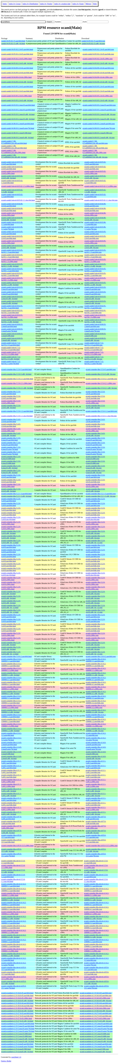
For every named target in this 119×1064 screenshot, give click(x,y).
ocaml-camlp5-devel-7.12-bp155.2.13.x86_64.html (11, 358)
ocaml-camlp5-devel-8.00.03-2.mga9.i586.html (12, 335)
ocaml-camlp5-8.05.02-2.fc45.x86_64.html (17, 63)
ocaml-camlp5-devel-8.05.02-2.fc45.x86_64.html (12, 177)
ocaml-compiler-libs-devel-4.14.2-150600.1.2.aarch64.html (13, 941)
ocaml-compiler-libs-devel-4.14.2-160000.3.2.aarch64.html (13, 922)
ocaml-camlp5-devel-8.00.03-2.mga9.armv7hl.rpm (95, 330)
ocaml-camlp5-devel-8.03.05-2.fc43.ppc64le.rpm (95, 237)
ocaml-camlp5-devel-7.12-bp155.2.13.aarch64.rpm (94, 344)
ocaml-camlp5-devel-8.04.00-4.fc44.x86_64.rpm (95, 219)
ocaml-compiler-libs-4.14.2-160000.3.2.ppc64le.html (11, 702)
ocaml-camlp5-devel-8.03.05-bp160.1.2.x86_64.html (12, 284)
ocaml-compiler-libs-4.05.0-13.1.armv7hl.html (11, 855)
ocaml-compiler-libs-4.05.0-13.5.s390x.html (17, 846)
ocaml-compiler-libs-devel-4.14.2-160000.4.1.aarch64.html (13, 904)
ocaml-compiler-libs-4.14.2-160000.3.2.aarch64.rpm (96, 697)
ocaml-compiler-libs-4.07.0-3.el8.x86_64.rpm (96, 832)
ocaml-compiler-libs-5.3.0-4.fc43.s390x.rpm (95, 485)
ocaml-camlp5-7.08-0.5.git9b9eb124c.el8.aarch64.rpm (95, 142)
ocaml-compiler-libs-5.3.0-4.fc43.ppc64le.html (11, 481)
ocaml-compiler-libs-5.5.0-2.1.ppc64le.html (17, 379)
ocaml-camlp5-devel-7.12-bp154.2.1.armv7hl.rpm (94, 363)
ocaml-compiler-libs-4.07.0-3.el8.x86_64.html (11, 832)
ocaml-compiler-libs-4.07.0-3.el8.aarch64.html (11, 818)
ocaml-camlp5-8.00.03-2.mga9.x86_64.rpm (98, 138)
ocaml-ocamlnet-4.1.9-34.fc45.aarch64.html (17, 993)
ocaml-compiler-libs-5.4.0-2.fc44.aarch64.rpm (95, 420)
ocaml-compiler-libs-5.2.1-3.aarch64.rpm (101, 494)
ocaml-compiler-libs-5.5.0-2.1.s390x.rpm (101, 383)
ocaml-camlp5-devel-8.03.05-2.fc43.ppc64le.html (12, 237)
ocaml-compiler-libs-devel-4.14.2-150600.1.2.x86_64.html (13, 955)
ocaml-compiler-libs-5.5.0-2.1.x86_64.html (17, 388)
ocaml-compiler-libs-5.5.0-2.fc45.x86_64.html (11, 407)
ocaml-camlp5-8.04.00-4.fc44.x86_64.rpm (98, 82)
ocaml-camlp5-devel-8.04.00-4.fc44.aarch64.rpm (95, 205)
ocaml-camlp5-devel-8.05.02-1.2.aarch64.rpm (95, 196)
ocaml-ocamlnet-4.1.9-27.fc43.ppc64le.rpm (95, 1016)
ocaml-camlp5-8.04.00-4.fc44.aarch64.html (17, 68)
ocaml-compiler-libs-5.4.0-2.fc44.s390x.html (11, 430)
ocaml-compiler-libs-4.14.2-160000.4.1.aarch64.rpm (96, 679)
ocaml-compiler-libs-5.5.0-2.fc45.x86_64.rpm (95, 407)
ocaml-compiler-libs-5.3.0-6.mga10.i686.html (11, 458)
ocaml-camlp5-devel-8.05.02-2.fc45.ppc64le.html (12, 168)
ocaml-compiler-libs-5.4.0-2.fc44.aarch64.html (11, 420)
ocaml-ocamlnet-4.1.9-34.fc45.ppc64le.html (17, 996)
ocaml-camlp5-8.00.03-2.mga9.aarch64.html (17, 124)
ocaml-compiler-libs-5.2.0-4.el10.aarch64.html (11, 546)
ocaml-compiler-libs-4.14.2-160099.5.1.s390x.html (11, 669)
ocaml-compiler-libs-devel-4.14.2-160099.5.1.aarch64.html (13, 885)
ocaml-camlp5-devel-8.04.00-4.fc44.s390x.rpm (95, 214)
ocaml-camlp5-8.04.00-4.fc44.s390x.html (16, 77)
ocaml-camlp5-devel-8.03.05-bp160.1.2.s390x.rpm (95, 279)
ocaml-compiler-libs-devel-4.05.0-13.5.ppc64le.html (13, 973)
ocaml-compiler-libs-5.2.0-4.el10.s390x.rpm (95, 579)
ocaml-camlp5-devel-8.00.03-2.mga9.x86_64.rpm (95, 339)
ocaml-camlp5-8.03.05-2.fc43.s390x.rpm (97, 96)
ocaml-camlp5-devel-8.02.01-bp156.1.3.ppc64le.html (12, 311)
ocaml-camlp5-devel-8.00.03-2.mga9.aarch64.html (12, 325)
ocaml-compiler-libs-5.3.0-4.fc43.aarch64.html (11, 476)
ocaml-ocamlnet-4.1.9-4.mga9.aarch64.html (17, 1044)
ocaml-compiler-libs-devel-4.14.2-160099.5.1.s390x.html (13, 894)
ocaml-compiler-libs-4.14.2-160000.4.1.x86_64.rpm (96, 693)
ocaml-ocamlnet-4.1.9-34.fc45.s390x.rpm (95, 998)
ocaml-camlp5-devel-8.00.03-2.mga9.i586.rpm (95, 335)
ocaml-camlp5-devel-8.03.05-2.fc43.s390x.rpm (95, 242)
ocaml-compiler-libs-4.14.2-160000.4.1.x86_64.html (11, 693)
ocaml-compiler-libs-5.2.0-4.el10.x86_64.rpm (95, 593)
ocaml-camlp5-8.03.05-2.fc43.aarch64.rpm (98, 87)
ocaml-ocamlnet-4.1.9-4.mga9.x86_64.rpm (95, 1052)
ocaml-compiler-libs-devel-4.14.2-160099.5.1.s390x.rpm (96, 894)
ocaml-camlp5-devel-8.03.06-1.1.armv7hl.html (12, 228)
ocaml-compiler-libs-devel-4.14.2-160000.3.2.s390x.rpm (96, 931)
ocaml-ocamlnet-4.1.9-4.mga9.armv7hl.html (17, 1047)
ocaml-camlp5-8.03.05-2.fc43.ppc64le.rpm (98, 91)
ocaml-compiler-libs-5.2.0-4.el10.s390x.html (11, 579)
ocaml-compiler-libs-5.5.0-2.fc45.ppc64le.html (11, 397)
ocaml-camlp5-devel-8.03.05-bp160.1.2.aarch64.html (12, 270)
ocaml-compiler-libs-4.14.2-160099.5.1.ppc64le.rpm (96, 665)
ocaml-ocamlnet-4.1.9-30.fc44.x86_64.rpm (95, 1011)
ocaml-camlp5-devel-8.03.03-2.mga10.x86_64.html (12, 298)
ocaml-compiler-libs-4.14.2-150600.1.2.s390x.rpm (96, 725)
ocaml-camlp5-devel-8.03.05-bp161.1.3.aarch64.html (12, 251)
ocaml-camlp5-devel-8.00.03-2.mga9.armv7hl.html (12, 330)
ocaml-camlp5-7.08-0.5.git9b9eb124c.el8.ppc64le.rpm (95, 147)
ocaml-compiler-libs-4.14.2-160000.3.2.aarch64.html (11, 697)
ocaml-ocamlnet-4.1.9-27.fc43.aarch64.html (17, 1013)
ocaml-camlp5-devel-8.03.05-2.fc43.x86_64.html (12, 247)
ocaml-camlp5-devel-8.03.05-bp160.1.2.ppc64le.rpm (95, 274)
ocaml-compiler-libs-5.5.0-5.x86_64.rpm (100, 374)
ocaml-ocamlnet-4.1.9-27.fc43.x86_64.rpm (95, 1021)
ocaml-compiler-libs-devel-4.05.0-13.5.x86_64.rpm (96, 982)
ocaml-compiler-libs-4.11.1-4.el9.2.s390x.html (11, 808)
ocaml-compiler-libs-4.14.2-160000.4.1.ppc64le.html (11, 683)
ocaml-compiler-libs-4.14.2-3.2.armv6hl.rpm (96, 734)
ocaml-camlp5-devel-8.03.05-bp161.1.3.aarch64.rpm (95, 251)
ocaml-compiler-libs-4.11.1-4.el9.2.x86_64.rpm (96, 813)
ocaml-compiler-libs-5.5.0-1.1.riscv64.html (17, 416)
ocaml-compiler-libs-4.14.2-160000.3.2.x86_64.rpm (96, 711)
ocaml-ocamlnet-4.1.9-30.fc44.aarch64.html (17, 1003)
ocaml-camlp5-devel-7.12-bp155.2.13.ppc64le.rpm (94, 349)
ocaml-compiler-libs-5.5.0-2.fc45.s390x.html (11, 402)
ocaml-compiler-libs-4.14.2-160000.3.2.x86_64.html (11, 711)
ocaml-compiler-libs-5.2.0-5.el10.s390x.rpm (95, 523)
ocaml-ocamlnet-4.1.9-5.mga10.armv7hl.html (17, 1029)
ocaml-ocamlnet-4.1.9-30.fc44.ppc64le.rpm (95, 1006)
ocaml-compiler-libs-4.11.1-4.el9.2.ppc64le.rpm (96, 804)
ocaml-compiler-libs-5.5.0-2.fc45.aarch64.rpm (95, 393)
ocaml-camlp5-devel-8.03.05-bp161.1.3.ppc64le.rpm (95, 256)
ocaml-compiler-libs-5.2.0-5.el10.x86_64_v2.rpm (95, 542)
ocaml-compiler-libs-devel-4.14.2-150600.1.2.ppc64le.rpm (96, 945)
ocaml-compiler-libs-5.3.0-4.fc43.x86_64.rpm (95, 490)
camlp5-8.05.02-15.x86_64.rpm (93, 44)
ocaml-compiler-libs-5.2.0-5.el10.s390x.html (11, 523)
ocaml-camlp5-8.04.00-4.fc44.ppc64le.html (17, 73)
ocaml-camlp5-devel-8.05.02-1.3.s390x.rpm (100, 186)
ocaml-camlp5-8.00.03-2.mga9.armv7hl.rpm (99, 128)
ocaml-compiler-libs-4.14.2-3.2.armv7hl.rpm (96, 739)
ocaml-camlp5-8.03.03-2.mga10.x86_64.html (18, 114)
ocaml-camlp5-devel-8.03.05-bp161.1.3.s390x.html (12, 260)
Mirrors (88, 4)
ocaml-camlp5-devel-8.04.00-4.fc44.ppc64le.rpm (95, 209)
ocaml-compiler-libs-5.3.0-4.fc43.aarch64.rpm (95, 476)
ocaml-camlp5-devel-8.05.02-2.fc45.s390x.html (12, 172)
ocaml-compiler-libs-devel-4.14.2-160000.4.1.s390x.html (13, 913)
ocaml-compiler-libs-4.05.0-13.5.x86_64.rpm (96, 850)
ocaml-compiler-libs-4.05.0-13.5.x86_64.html (11, 850)
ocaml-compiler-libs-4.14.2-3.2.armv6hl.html (11, 734)
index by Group (15, 4)
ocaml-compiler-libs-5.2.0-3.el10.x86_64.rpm (95, 644)
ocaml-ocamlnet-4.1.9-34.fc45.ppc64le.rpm (95, 996)
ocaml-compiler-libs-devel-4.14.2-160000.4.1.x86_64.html (13, 917)
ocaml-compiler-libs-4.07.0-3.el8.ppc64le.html (11, 822)
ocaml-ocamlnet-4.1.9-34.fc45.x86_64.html (17, 1001)
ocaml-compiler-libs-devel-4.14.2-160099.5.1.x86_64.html (13, 899)
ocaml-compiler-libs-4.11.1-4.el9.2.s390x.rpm (96, 808)
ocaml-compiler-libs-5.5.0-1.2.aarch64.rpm (101, 411)
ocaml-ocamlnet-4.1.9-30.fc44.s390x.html (16, 1008)
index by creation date (62, 4)
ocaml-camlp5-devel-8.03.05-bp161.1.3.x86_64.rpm (95, 265)
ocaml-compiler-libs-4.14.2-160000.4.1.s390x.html (11, 688)
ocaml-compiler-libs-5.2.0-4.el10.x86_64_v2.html (11, 606)
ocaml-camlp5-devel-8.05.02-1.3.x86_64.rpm (95, 191)
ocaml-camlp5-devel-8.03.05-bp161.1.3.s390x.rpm (95, 260)
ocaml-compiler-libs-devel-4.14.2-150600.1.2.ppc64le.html (13, 945)
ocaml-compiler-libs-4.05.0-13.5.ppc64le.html (11, 841)
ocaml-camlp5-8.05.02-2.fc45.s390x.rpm (97, 59)
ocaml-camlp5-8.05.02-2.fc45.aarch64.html (17, 49)
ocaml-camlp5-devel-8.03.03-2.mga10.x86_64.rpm (95, 298)
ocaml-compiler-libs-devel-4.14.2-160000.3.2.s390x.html (13, 931)
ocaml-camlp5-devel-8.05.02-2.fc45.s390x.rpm (95, 172)
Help (95, 4)
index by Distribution (30, 4)
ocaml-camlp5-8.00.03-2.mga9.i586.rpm (97, 133)
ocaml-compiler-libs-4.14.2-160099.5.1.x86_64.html (11, 674)
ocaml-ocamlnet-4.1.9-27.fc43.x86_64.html (17, 1021)
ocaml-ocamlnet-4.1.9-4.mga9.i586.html (16, 1049)
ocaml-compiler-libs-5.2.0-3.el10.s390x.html (11, 634)
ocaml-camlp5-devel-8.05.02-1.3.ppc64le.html (12, 182)
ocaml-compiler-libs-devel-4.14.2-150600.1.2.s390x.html (13, 950)
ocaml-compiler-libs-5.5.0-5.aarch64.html (16, 369)
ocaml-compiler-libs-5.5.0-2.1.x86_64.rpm (101, 388)
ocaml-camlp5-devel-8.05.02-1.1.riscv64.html (18, 200)
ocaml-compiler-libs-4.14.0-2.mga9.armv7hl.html (11, 748)
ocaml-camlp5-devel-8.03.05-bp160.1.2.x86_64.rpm (95, 284)
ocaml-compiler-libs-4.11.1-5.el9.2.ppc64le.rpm (96, 771)
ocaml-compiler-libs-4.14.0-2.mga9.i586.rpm (96, 753)
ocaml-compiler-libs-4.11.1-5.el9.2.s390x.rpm (96, 781)
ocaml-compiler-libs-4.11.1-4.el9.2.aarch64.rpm (96, 799)
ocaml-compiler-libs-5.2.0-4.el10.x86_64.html (11, 593)
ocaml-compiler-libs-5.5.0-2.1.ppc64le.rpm (101, 379)
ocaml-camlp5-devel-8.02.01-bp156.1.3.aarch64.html (12, 307)
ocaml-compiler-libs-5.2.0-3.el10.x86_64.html (11, 644)
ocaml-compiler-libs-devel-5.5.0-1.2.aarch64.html (13, 876)
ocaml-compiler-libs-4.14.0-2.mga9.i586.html (11, 753)
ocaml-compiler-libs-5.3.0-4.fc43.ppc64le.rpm (95, 481)
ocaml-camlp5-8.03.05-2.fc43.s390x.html (16, 96)
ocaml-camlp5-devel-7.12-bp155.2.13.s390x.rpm (94, 353)
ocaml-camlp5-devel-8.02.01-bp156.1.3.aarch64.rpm (95, 307)
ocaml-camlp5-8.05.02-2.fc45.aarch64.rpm (98, 49)
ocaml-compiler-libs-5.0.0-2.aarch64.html (16, 656)
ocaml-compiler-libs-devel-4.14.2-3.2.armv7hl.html (13, 964)
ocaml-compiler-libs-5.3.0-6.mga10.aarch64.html (11, 439)
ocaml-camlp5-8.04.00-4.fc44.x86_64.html (17, 82)
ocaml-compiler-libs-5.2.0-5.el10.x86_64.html (11, 532)
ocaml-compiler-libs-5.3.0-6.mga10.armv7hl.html (11, 448)
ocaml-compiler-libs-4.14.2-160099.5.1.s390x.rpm (96, 669)
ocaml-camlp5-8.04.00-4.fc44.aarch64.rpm (98, 68)
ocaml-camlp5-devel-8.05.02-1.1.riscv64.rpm (100, 200)
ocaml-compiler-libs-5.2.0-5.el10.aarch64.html (11, 500)
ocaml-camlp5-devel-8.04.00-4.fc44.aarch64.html (12, 205)
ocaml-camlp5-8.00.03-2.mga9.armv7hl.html (17, 128)
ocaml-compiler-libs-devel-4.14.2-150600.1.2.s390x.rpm (96, 950)
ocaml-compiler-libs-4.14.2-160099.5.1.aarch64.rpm (96, 660)
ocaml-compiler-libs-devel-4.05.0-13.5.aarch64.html (13, 968)
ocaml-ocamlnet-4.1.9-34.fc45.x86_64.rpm (95, 1001)
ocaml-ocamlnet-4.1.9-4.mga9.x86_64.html (17, 1052)
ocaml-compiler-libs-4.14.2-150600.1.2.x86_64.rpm (96, 730)
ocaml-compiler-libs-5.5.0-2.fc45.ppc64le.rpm (95, 397)
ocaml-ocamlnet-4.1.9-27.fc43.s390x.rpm (95, 1018)
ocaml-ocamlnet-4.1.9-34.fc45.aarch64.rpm (95, 993)
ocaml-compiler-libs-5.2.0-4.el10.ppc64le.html (11, 560)
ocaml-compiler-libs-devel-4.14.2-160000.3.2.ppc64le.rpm (96, 927)
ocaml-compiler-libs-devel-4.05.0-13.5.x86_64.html (13, 982)
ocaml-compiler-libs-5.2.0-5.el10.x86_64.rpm (95, 532)
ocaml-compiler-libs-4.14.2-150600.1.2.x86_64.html (11, 730)
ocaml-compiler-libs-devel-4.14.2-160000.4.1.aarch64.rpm (96, 904)
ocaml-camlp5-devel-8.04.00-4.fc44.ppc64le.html (12, 209)
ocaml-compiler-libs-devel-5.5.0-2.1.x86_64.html (13, 871)
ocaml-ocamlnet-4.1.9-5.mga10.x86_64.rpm (96, 1039)
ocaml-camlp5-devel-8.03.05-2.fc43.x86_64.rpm (95, 247)
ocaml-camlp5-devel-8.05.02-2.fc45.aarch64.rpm (95, 163)
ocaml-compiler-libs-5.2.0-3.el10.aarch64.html (11, 616)
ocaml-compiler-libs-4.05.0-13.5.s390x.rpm (101, 846)
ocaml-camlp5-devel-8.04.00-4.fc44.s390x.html (12, 214)
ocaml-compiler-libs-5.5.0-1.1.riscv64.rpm (101, 416)
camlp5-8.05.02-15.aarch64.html (13, 41)
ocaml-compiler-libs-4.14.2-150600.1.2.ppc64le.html (11, 720)
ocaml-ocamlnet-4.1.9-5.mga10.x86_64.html (17, 1039)
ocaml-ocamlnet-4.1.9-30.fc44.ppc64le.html (17, 1006)
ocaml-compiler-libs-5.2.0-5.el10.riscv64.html (11, 518)
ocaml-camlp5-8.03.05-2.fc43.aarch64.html (17, 87)
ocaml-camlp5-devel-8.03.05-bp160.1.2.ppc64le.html (12, 274)
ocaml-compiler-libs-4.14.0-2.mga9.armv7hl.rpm (96, 748)
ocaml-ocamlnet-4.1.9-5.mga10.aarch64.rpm (96, 1024)
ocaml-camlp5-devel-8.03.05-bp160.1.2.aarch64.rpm (95, 270)
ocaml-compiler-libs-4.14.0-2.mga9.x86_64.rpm (96, 757)
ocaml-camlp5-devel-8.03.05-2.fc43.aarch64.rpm (95, 233)
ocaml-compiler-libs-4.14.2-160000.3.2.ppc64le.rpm (96, 702)
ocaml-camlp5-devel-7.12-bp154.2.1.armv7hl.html (11, 363)
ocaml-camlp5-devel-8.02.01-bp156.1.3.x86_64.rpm (95, 321)
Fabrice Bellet (6, 1061)
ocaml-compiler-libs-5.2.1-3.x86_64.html (16, 496)
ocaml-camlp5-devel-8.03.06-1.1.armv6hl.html (12, 223)
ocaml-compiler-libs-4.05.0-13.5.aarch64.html (11, 836)
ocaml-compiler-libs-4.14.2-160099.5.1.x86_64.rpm (96, 674)
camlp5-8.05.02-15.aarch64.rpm (93, 41)
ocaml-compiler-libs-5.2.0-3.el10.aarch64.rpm (95, 616)
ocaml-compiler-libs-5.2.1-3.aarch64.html (16, 494)
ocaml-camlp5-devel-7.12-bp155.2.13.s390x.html (11, 353)
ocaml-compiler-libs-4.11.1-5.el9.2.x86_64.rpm (96, 790)
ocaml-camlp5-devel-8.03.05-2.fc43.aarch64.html (12, 233)
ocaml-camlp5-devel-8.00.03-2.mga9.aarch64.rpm (95, 325)
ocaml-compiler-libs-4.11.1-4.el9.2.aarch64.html (11, 799)
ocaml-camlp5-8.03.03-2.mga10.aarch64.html (18, 105)
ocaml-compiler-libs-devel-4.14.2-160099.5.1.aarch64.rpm (96, 885)
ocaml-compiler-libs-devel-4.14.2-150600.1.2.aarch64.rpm (96, 941)
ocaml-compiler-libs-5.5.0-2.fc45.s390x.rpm (95, 402)
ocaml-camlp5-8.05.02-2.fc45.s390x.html (16, 59)
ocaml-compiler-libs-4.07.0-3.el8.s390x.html (11, 827)
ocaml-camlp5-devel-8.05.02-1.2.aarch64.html (12, 196)
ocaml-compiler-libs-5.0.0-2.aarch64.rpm (101, 656)
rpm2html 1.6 (16, 1057)
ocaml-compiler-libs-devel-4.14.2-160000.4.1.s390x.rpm (96, 913)
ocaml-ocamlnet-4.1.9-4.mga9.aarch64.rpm (95, 1044)
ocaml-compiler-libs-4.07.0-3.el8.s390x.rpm (96, 827)
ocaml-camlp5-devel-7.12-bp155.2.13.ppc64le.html (11, 349)
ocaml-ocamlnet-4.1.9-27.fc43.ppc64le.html (17, 1016)
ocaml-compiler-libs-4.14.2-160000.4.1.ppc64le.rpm (96, 683)
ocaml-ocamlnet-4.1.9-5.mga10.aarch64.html (17, 1024)
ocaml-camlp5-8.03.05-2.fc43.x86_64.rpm (98, 100)
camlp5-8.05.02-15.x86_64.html (13, 44)
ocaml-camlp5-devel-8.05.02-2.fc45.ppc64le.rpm (95, 168)
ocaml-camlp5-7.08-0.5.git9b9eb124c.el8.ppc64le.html (14, 147)
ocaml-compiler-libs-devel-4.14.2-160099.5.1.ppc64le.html (13, 890)
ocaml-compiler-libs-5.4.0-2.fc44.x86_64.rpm (95, 434)
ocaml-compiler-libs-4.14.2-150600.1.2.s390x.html (11, 725)
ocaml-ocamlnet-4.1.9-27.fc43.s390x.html (16, 1018)
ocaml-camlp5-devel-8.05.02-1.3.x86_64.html (12, 191)
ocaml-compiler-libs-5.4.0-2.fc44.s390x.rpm (95, 430)
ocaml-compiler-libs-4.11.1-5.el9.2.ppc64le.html (11, 771)
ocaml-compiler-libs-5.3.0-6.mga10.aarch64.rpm (95, 439)
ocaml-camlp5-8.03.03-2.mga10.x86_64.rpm (99, 114)
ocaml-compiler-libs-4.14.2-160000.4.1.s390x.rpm (96, 688)
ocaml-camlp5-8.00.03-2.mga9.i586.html (16, 133)
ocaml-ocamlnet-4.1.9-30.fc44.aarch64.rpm (95, 1003)
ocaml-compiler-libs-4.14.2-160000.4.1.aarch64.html (11, 679)
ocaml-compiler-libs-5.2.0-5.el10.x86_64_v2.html (11, 542)
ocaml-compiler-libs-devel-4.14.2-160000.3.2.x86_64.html (13, 936)
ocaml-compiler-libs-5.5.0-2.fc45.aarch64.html (11, 393)
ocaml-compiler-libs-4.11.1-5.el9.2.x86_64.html (11, 790)
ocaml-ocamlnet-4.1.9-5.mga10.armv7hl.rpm (96, 1029)
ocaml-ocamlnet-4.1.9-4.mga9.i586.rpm (94, 1049)
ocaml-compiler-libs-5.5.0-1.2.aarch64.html (17, 411)
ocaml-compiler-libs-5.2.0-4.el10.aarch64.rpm (95, 546)
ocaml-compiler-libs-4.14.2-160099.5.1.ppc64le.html (11, 665)
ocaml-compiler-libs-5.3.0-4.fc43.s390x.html (11, 485)
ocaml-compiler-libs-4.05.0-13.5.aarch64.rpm (96, 836)
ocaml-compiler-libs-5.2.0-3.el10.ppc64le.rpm (95, 625)
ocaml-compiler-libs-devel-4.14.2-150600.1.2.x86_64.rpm (96, 955)
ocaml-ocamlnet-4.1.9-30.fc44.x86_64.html (17, 1011)
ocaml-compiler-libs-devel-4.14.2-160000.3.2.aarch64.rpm (96, 922)
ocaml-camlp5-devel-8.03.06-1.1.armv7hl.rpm (95, 228)
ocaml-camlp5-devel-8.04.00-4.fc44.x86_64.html (12, 219)
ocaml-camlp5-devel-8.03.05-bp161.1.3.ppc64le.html (12, 256)
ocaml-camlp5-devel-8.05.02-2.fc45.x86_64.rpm (95, 177)
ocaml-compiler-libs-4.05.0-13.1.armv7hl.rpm (96, 855)
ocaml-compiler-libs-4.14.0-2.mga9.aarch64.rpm (96, 744)
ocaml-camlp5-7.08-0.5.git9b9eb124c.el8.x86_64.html (13, 156)
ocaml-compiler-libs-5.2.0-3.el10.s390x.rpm (95, 634)
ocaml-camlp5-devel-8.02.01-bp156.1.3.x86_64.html (12, 321)
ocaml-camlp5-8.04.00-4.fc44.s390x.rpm (97, 77)
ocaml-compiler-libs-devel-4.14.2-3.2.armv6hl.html (13, 959)
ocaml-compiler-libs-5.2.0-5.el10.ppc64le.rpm (95, 509)
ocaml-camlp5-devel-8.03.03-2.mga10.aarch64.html (12, 288)
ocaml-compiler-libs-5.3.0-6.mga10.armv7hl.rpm (95, 448)
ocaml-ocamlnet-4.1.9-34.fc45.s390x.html (16, 998)
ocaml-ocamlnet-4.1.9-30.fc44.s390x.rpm (95, 1008)
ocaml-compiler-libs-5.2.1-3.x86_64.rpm (100, 496)
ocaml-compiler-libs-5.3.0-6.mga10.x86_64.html (11, 467)
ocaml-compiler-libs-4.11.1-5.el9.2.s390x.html (11, 781)
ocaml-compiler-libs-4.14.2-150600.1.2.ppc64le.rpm (96, 720)
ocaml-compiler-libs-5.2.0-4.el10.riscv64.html (11, 574)
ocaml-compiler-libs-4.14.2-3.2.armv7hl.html (11, 739)
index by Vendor (46, 4)
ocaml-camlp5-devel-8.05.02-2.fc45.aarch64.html (12, 163)
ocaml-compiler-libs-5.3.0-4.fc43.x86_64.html (11, 490)
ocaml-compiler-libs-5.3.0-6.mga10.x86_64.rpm (95, 467)
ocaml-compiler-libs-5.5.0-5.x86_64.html (16, 374)
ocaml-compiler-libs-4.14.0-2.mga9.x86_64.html (11, 757)
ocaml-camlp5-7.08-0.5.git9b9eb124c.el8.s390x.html (13, 151)
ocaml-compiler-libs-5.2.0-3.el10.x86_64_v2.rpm (95, 653)
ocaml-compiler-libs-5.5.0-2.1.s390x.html (16, 383)
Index (5, 4)
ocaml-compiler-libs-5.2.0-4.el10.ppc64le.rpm (95, 560)
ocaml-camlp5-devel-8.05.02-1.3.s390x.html (17, 186)
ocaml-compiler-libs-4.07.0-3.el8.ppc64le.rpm (96, 822)
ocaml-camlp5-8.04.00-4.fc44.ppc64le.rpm (98, 73)
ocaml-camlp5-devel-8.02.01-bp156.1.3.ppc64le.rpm (95, 311)
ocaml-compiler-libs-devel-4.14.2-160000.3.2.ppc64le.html (13, 927)
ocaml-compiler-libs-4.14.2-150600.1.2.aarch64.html (11, 716)
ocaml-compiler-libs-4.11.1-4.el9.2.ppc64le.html (11, 804)
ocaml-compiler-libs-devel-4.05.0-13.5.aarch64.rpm (96, 968)
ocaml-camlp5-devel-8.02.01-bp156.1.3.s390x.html (12, 316)
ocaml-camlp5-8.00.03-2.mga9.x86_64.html (17, 138)
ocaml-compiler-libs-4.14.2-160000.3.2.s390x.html (11, 706)
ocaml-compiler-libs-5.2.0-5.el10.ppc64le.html (11, 509)
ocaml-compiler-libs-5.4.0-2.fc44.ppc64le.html (11, 425)
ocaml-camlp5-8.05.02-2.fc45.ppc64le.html (17, 54)
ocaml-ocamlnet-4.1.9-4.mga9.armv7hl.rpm (96, 1047)
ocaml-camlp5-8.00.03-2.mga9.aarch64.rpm (99, 124)
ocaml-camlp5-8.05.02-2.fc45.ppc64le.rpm (98, 54)
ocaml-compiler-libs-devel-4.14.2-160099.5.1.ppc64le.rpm (96, 890)
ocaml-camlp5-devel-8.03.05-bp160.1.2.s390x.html (12, 279)
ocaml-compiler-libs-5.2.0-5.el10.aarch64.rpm (95, 500)
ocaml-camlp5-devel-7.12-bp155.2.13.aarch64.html (11, 344)
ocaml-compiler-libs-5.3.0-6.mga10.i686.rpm (95, 458)
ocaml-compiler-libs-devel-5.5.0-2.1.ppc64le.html (13, 862)
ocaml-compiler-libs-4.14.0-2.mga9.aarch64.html (11, 744)
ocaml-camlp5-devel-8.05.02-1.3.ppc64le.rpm (95, 182)
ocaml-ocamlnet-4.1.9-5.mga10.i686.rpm (95, 1034)
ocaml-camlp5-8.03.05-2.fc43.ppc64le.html (17, 91)
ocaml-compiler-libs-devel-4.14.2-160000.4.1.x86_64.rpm (96, 917)
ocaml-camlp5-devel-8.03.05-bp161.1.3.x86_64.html (12, 265)
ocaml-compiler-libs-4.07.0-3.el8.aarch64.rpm (96, 818)
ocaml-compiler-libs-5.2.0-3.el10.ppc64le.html (11, 625)
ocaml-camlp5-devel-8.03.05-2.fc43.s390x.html (12, 242)
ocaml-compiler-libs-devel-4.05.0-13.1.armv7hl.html (13, 987)
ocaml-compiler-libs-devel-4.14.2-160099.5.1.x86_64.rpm (96, 899)
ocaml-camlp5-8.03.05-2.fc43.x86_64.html (17, 100)
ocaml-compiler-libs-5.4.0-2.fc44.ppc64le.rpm (95, 425)
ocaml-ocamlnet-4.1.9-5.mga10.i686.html (16, 1034)
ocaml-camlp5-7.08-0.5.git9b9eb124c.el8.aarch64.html (14, 142)
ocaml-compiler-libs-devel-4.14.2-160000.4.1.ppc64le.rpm (96, 908)
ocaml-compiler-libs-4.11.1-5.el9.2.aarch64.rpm (96, 762)
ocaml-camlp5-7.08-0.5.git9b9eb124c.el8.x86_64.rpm (95, 156)
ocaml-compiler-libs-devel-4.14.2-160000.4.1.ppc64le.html (13, 908)
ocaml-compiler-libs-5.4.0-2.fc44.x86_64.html (11, 434)
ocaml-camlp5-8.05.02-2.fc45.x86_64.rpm (98, 63)
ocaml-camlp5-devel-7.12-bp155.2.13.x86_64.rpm (94, 358)
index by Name (78, 4)
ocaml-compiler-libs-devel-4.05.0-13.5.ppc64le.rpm (96, 973)
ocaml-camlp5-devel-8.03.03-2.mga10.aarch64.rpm (95, 288)
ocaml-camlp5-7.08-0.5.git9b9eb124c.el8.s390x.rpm (94, 151)
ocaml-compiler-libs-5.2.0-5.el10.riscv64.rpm (95, 518)
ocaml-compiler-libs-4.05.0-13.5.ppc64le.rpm (96, 841)
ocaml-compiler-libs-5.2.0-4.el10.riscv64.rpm (95, 574)
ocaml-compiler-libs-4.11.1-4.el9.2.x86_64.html (11, 813)
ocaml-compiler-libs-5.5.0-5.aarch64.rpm (101, 369)
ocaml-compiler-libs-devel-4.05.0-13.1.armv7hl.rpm (96, 987)
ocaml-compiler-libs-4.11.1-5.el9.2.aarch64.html (11, 762)
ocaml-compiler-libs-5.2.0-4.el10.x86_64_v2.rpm (95, 606)
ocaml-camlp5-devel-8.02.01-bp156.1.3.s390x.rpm (95, 316)
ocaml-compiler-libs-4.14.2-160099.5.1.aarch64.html (11, 660)
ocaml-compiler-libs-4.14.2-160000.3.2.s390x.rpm (96, 706)
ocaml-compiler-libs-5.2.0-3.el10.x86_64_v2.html (11, 653)
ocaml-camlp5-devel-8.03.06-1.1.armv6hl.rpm (95, 223)
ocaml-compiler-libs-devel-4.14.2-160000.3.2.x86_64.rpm (96, 936)
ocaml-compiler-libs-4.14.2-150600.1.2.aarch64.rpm (96, 716)
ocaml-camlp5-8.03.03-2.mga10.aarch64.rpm (99, 105)
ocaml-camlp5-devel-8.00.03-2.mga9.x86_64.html (12, 339)
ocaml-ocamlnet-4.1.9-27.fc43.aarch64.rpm (95, 1013)
